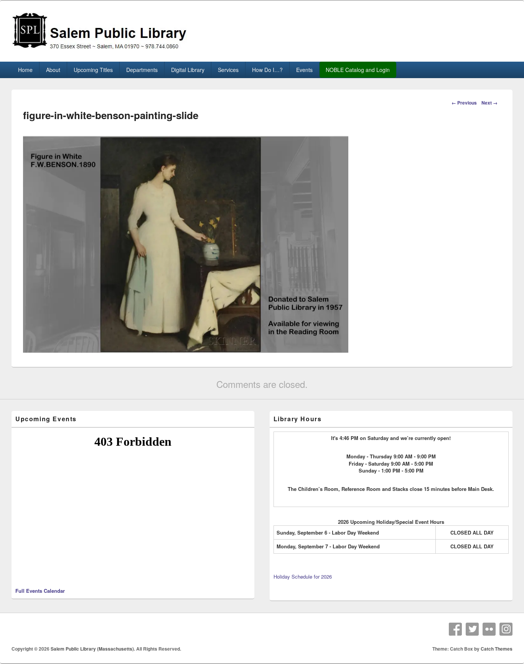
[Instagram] (505, 629)
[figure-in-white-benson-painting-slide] (185, 350)
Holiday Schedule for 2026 (303, 576)
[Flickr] (489, 629)
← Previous (464, 102)
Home (25, 70)
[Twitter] (472, 629)
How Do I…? (267, 70)
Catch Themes (496, 648)
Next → (489, 102)
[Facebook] (455, 629)
